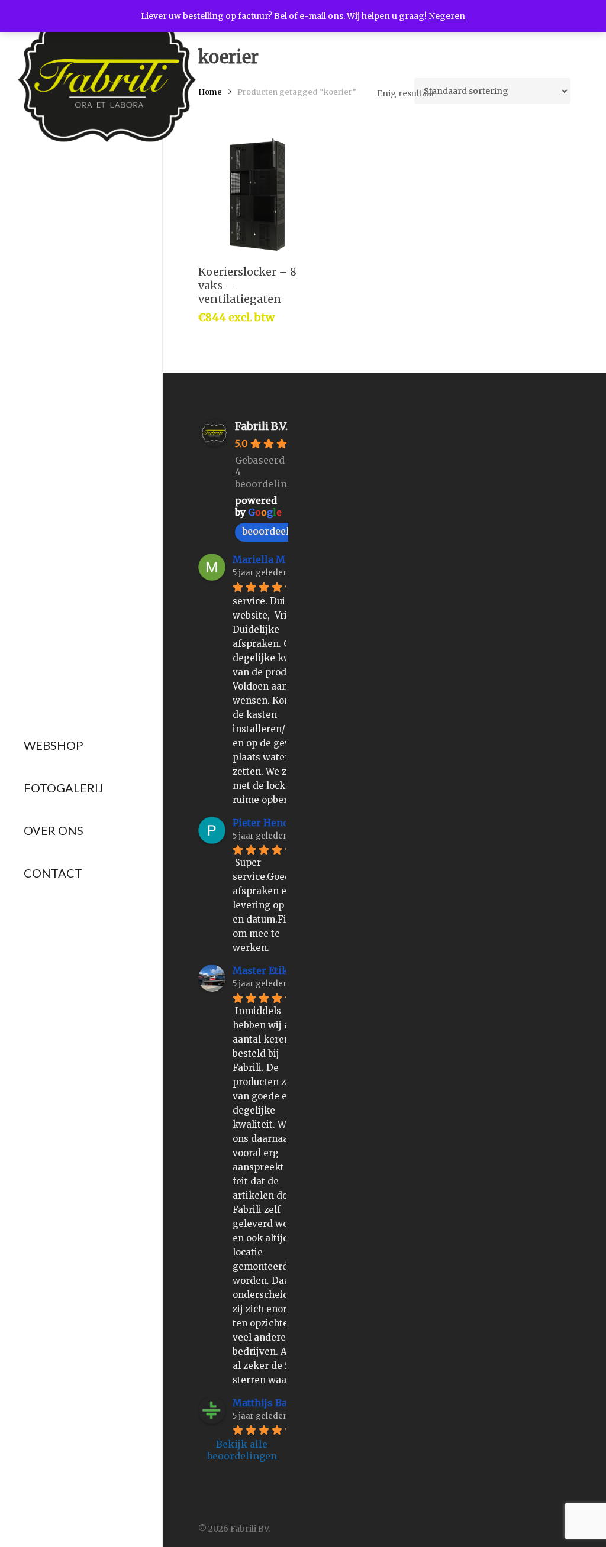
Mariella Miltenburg (281, 559)
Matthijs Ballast (270, 1403)
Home (210, 92)
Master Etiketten (272, 970)
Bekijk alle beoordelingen (242, 1450)
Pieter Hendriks (271, 822)
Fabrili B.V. (261, 426)
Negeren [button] (446, 16)
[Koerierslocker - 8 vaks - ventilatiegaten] (257, 194)
